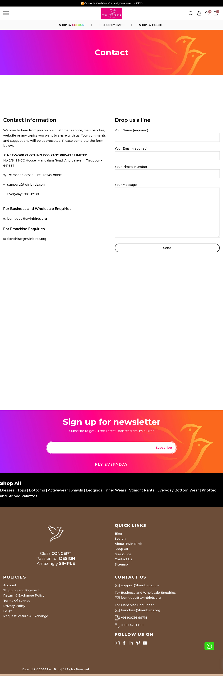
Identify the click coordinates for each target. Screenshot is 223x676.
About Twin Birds (128, 544)
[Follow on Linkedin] (131, 643)
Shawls (77, 490)
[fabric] (152, 25)
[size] (111, 25)
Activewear (58, 490)
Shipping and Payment (21, 590)
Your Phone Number (131, 167)
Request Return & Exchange (25, 616)
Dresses (7, 490)
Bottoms (37, 490)
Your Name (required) (131, 130)
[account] (199, 13)
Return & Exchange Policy (23, 595)
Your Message (126, 185)
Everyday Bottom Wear (178, 490)
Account (9, 585)
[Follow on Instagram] (117, 643)
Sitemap (121, 564)
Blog (118, 534)
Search (120, 539)
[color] (71, 25)
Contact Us (123, 559)
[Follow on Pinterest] (138, 643)
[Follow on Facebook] (124, 643)
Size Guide (123, 554)
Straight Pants (141, 490)
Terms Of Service (16, 601)
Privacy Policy (14, 606)
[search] (190, 13)
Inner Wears (115, 490)
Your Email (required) (131, 148)
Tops (22, 490)
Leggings (94, 490)
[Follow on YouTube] (145, 643)
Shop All (121, 549)
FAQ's (7, 611)
